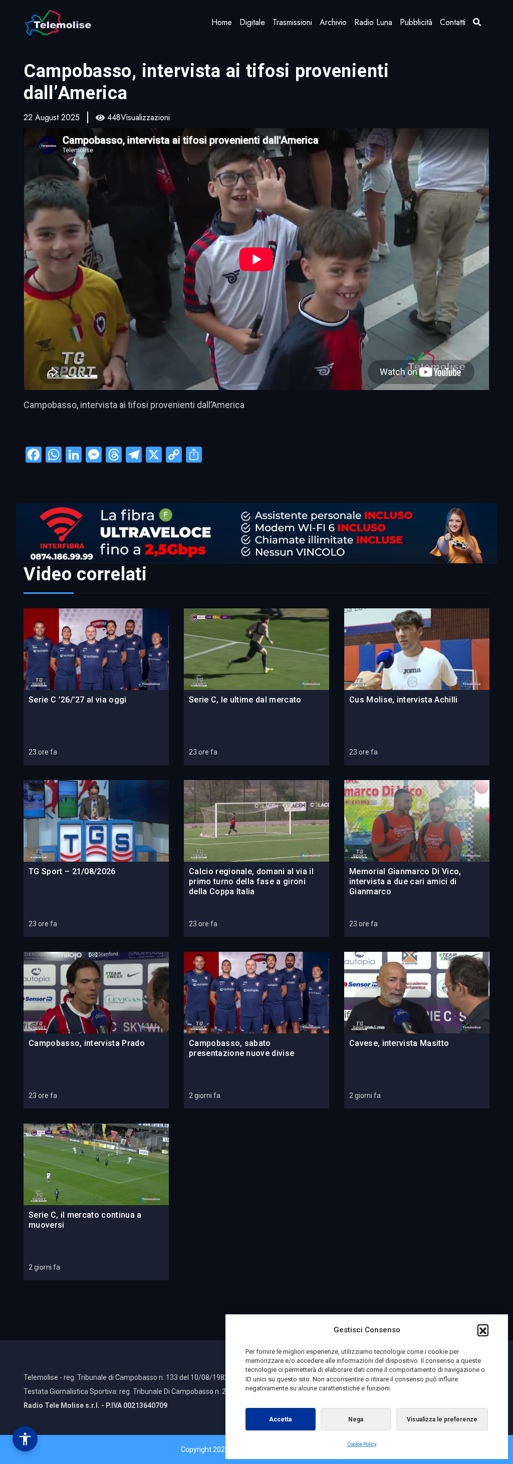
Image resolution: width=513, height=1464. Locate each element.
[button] (483, 1330)
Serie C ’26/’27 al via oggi (78, 699)
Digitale (252, 22)
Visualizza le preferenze (442, 1419)
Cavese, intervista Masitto (399, 1043)
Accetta (280, 1419)
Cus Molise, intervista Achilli (403, 699)
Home (221, 22)
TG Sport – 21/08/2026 (72, 871)
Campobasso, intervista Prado (87, 1043)
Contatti (452, 22)
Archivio (333, 22)
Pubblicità (416, 22)
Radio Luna (373, 22)
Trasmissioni (292, 22)
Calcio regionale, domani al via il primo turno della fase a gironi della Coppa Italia (251, 881)
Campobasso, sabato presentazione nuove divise (241, 1048)
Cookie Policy (362, 1444)
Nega (355, 1419)
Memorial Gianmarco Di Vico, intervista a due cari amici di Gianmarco (405, 881)
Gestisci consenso (25, 1438)
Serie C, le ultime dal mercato (245, 699)
